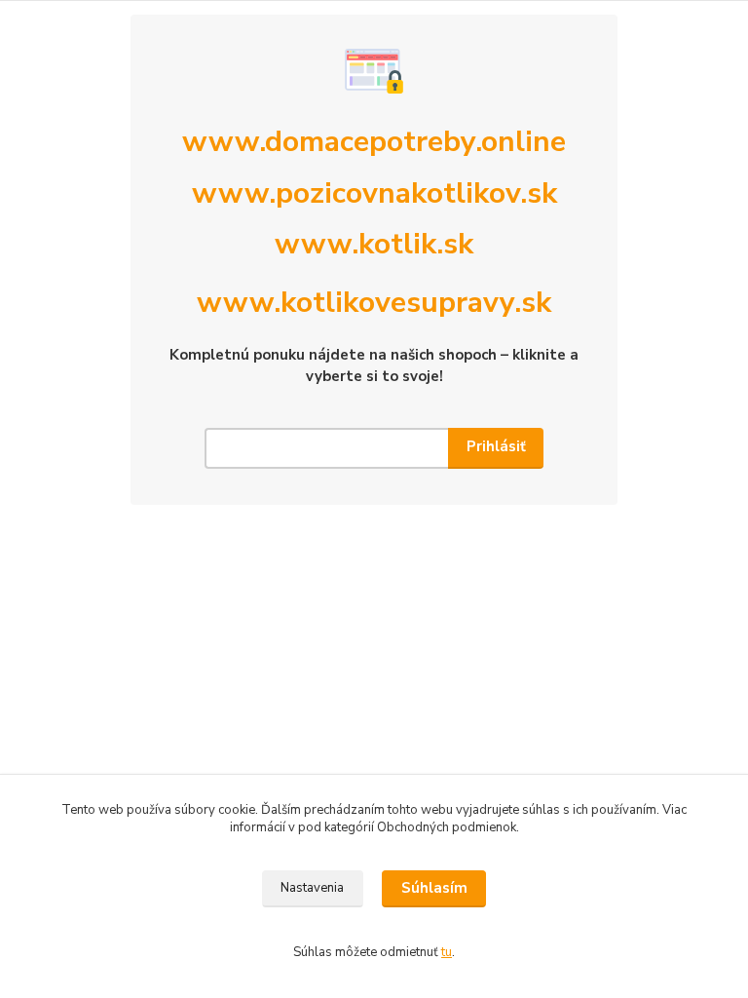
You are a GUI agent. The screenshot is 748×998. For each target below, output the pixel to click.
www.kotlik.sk (374, 244)
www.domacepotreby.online (374, 142)
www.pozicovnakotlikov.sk (374, 193)
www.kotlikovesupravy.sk (374, 303)
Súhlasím (434, 888)
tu (446, 952)
